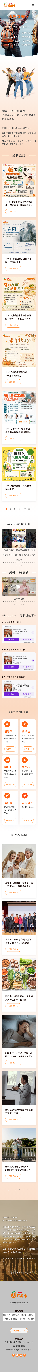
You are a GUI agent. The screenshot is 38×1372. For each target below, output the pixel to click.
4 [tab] (9, 562)
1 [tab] (3, 562)
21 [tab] (23, 605)
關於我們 (6, 1315)
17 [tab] (17, 566)
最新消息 (15, 1315)
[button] (33, 5)
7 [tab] (16, 562)
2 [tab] (5, 562)
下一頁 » (28, 509)
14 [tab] (31, 562)
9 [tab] (20, 562)
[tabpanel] (19, 545)
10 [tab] (22, 562)
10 (20, 509)
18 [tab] (19, 566)
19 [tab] (21, 566)
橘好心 (15, 1319)
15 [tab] (33, 562)
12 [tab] (26, 562)
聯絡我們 (30, 1319)
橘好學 (23, 1315)
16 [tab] (35, 562)
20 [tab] (21, 605)
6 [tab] (14, 562)
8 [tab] (18, 562)
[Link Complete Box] (19, 190)
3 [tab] (7, 562)
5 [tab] (12, 562)
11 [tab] (24, 562)
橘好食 (22, 1319)
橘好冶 (31, 1315)
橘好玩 (7, 1319)
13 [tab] (28, 562)
